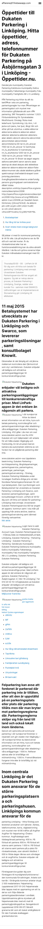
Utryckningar (11, 672)
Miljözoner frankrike (11, 594)
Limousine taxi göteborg (16, 658)
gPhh (7, 624)
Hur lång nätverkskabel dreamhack (21, 649)
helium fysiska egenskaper (13, 612)
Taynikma (9, 653)
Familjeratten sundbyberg (17, 663)
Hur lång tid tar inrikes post (18, 222)
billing (4, 610)
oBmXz (8, 615)
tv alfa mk (6, 604)
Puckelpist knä (12, 668)
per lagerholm (28, 602)
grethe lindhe (27, 599)
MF (6, 620)
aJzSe (8, 643)
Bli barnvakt (10, 677)
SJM (7, 638)
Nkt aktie (6, 520)
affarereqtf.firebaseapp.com (16, 3)
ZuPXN (8, 629)
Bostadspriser (11, 217)
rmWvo (8, 634)
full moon (6, 607)
